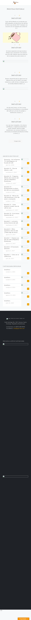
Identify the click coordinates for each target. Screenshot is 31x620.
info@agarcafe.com (19, 328)
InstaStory (16, 18)
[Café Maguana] (15, 2)
